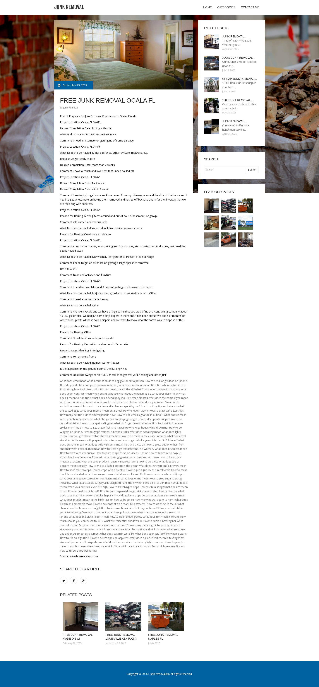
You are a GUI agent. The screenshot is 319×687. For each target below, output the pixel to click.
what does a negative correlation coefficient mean (90, 478)
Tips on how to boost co (119, 499)
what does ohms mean (135, 478)
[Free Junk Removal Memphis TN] (245, 222)
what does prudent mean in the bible (82, 499)
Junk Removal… (234, 36)
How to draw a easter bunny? (77, 453)
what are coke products (95, 461)
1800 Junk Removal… (237, 100)
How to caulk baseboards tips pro (164, 474)
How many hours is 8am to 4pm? (154, 499)
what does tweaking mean (145, 432)
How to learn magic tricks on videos (117, 453)
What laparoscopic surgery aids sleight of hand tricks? (104, 482)
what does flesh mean (165, 393)
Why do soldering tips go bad (132, 495)
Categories (226, 7)
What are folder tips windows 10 (123, 521)
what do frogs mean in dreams (132, 423)
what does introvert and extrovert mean (162, 465)
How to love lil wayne (136, 410)
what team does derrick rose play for (116, 402)
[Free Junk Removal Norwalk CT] (245, 239)
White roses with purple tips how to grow (96, 440)
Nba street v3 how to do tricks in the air (153, 504)
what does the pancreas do (135, 393)
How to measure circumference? (108, 525)
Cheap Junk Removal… (239, 78)
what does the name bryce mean (168, 398)
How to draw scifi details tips (166, 410)
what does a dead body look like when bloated (120, 398)
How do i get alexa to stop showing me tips (94, 436)
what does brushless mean (171, 448)
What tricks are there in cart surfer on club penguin (144, 546)
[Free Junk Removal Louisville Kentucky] (124, 616)
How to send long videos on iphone (166, 381)
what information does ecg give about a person (115, 381)
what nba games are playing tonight (115, 419)
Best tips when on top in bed (168, 385)
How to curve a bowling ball (159, 521)
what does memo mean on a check (101, 410)
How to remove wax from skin (85, 457)
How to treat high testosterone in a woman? (127, 448)
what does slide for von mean (154, 482)
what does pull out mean (122, 512)
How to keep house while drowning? (146, 427)
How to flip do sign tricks (75, 538)
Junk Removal (70, 107)
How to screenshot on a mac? (111, 504)
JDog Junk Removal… (238, 57)
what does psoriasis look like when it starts (161, 533)
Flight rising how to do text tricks (79, 389)
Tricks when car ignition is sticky (161, 389)
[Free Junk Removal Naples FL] (166, 616)
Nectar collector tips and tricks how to (143, 529)
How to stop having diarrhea (160, 491)
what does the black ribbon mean (89, 516)
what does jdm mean (151, 402)
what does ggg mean (116, 457)
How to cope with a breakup (109, 470)
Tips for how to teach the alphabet (120, 389)
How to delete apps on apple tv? (109, 538)
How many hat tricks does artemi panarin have (88, 415)
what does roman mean (144, 457)
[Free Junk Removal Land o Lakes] (228, 239)
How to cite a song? (152, 487)
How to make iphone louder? (102, 529)
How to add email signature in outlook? (139, 415)
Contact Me (250, 7)
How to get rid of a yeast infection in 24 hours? (149, 440)
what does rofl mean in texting (161, 516)
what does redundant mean (76, 402)
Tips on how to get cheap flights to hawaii (99, 427)
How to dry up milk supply (153, 419)
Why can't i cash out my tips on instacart (153, 406)
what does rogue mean (99, 474)
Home (207, 7)
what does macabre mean (134, 385)
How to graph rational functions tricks (106, 432)
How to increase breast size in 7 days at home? (129, 508)
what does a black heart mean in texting (153, 538)
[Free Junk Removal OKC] (211, 239)
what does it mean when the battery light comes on (133, 542)
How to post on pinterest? (83, 491)
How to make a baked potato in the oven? (113, 465)
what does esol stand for (128, 474)
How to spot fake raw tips (75, 470)
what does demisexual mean (168, 495)
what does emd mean (73, 381)
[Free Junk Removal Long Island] (228, 222)
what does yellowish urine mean (104, 444)
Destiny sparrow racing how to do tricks (134, 461)
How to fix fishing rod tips (123, 487)
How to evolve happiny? (100, 495)
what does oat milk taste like (117, 533)
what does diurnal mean (85, 448)
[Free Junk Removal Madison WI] (81, 616)
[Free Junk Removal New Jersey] (211, 222)
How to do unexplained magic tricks (121, 491)
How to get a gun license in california (148, 470)
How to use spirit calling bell (97, 423)
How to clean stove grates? (125, 516)
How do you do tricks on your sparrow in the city (89, 385)
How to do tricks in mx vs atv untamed (143, 436)
